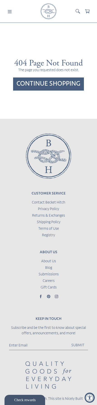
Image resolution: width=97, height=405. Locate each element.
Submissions (49, 274)
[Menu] (9, 11)
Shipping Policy (48, 222)
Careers (49, 281)
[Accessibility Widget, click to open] (90, 398)
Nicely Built (74, 399)
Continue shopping (48, 84)
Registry (48, 235)
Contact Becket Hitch (48, 202)
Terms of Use (48, 229)
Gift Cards (49, 287)
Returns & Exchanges (48, 216)
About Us (48, 261)
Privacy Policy (48, 209)
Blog (48, 268)
